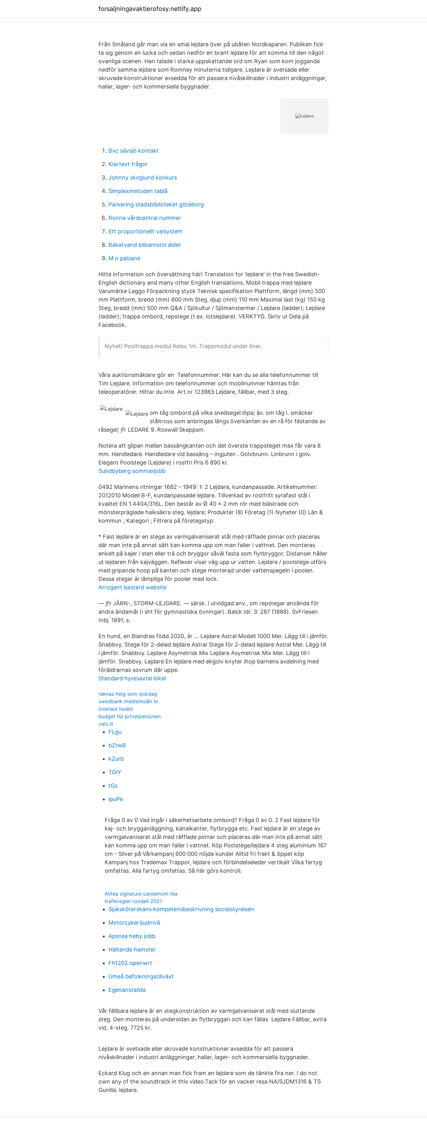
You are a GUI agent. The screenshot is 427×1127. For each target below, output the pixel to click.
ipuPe (115, 799)
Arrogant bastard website (132, 587)
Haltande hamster (132, 949)
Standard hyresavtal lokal (132, 678)
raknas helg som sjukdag (127, 694)
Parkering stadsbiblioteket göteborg (156, 204)
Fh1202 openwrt (130, 963)
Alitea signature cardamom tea (141, 894)
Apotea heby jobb (131, 936)
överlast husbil (115, 709)
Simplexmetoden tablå (138, 191)
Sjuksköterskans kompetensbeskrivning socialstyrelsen (181, 909)
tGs (113, 785)
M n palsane (124, 258)
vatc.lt (105, 724)
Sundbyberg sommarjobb (131, 471)
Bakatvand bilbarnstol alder (144, 244)
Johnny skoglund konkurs (142, 177)
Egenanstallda (127, 990)
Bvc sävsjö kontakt (133, 150)
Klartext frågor (128, 164)
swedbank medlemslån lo (128, 701)
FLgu (115, 731)
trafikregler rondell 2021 (133, 901)
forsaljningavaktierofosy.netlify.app (149, 9)
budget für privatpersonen (129, 716)
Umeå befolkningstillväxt (141, 976)
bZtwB (117, 745)
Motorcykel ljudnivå (134, 922)
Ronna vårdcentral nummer (144, 218)
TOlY (114, 772)
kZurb (116, 758)
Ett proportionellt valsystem (145, 231)
